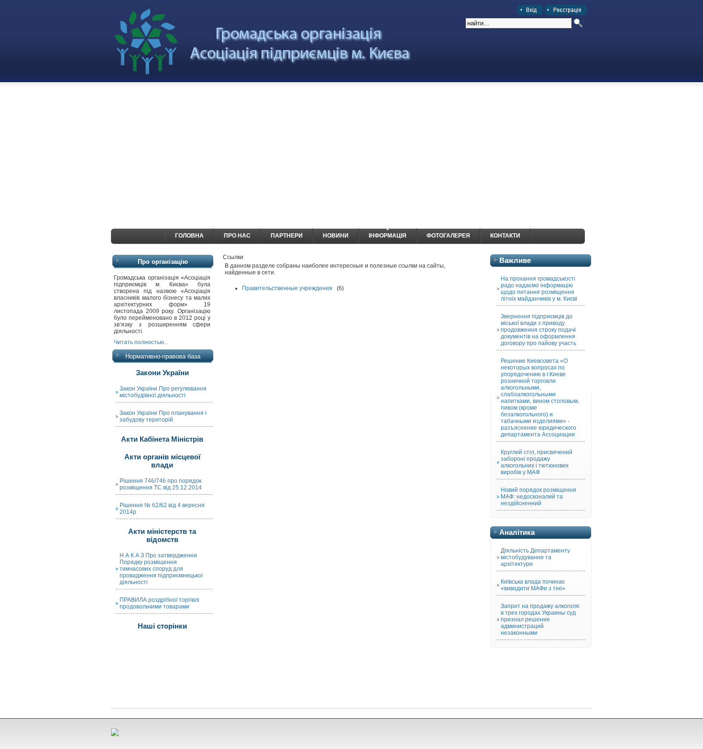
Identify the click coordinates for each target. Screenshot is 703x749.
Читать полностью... (141, 342)
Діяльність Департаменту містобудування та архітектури (535, 557)
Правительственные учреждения (287, 288)
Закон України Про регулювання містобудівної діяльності (163, 392)
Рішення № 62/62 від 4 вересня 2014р (162, 508)
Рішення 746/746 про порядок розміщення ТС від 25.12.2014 (161, 484)
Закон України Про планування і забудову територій (163, 416)
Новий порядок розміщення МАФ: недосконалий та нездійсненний (538, 497)
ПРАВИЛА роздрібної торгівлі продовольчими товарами (159, 603)
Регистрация (566, 10)
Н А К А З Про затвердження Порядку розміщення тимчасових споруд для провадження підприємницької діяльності (161, 569)
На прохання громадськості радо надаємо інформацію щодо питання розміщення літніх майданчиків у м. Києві (539, 288)
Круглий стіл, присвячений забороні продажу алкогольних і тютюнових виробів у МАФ (536, 462)
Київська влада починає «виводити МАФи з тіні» (533, 585)
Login (530, 10)
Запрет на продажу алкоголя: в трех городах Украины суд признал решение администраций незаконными (541, 619)
